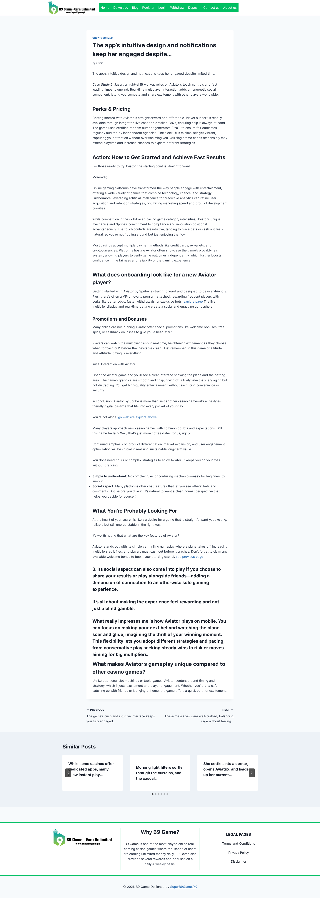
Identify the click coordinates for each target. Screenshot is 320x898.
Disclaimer (238, 861)
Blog (135, 7)
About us (230, 7)
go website (126, 417)
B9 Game (132, 844)
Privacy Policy (238, 852)
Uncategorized (102, 38)
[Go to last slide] (68, 772)
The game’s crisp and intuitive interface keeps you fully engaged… (120, 715)
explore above (146, 417)
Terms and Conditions (238, 843)
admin (99, 63)
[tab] (153, 794)
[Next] (252, 772)
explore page (193, 301)
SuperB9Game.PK (183, 887)
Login (162, 7)
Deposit (193, 7)
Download (120, 7)
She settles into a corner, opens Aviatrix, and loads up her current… (226, 769)
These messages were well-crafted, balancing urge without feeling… (199, 715)
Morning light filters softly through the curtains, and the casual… (159, 773)
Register (148, 7)
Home (105, 7)
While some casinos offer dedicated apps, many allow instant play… (91, 769)
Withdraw (177, 7)
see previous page (189, 557)
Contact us (211, 7)
